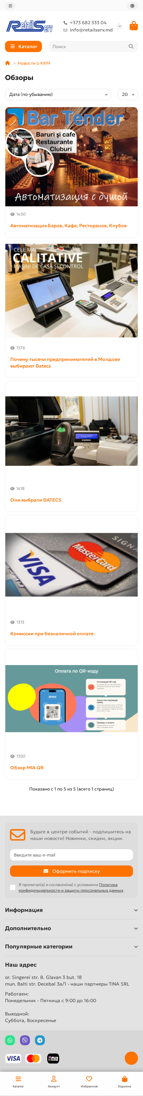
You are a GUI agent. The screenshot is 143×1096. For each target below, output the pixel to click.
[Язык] (132, 6)
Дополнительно (28, 928)
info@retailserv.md (91, 30)
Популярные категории (38, 946)
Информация (24, 910)
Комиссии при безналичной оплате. (52, 634)
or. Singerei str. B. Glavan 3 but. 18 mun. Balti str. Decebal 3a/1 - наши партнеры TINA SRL (67, 980)
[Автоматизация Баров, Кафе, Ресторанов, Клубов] (71, 156)
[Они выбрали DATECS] (71, 431)
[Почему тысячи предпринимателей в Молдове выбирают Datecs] (71, 290)
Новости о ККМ (34, 63)
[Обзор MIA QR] (71, 698)
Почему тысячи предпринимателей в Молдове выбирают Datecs (65, 362)
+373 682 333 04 (88, 23)
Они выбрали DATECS (36, 500)
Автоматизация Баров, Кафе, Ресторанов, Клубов (68, 226)
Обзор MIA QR (27, 768)
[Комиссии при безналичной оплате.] (71, 565)
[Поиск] (131, 46)
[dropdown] (10, 6)
